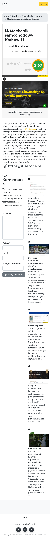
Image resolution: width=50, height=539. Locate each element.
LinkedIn (36, 51)
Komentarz (7, 213)
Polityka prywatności (13, 535)
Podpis (6, 243)
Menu (43, 4)
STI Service (30, 129)
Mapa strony (40, 535)
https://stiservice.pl (24, 166)
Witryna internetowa (12, 263)
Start (6, 16)
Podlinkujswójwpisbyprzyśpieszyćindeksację (25, 113)
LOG (5, 4)
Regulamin (28, 535)
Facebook (22, 51)
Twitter (30, 51)
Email (5, 253)
